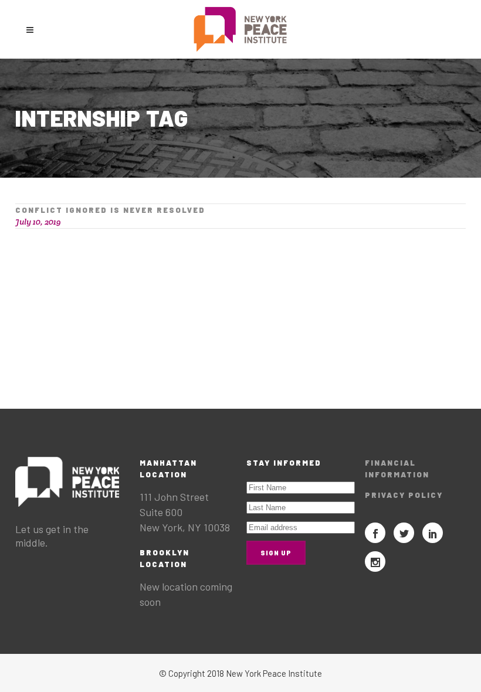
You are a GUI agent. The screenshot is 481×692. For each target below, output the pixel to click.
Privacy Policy (404, 495)
